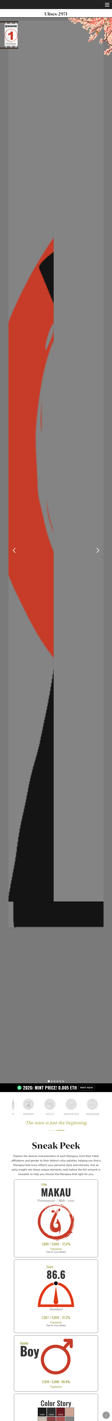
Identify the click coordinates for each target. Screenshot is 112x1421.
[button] (107, 4)
